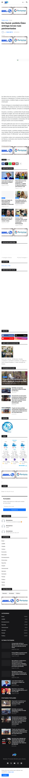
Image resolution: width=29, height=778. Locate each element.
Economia (4, 552)
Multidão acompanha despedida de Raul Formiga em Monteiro (19, 389)
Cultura (3, 549)
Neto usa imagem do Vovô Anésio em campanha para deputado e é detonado (8, 202)
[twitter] (11, 763)
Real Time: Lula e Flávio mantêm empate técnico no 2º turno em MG (19, 690)
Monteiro (4, 571)
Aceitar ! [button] (5, 775)
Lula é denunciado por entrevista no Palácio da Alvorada (7, 182)
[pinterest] (21, 763)
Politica (3, 579)
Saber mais (11, 772)
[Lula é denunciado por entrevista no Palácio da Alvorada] (6, 683)
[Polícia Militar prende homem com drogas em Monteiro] (6, 655)
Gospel (3, 565)
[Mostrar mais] (20, 163)
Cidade (3, 546)
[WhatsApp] (10, 163)
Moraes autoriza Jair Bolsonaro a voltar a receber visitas (7, 219)
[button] (2, 2)
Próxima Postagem (22, 257)
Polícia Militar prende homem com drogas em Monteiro (19, 653)
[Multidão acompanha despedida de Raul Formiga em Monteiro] (6, 390)
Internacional (5, 568)
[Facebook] (3, 163)
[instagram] (18, 763)
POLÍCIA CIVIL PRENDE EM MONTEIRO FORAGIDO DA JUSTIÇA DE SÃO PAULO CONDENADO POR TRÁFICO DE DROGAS (19, 741)
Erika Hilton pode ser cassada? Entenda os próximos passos (21, 201)
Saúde (3, 582)
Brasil (10, 20)
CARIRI (3, 543)
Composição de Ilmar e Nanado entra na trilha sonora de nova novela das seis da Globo (19, 645)
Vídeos (3, 585)
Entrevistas (4, 560)
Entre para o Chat (6, 265)
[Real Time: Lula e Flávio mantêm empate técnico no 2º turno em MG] (6, 691)
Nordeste (4, 574)
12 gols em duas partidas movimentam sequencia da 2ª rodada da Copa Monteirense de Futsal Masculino (19, 410)
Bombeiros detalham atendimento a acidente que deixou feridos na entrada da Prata (19, 673)
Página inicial (5, 20)
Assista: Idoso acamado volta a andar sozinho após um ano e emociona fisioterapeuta (21, 220)
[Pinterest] (13, 163)
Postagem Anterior (7, 257)
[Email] (17, 163)
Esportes (4, 563)
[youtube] (14, 763)
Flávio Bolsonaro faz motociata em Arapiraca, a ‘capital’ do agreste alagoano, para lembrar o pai (20, 183)
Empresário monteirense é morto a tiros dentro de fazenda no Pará (19, 702)
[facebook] (7, 763)
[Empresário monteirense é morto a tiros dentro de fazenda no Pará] (6, 703)
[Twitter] (6, 163)
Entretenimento (5, 557)
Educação (4, 554)
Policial (3, 576)
